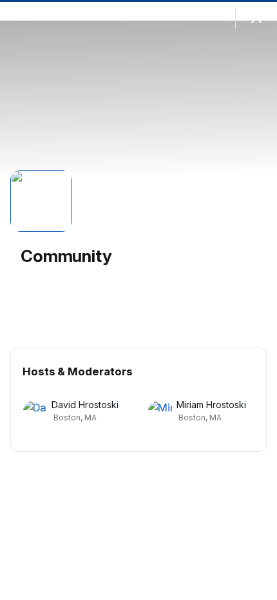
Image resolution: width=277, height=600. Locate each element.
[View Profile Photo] (41, 201)
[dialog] (138, 300)
